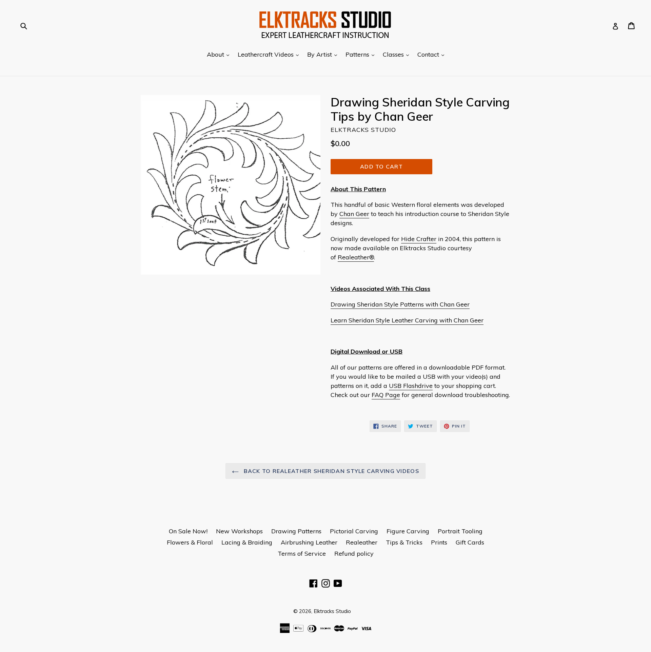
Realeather (361, 542)
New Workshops (239, 531)
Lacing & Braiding (246, 542)
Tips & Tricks (404, 542)
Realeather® (356, 257)
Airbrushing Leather (309, 542)
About (220, 54)
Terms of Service (302, 553)
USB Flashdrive (411, 386)
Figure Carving (408, 531)
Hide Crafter (418, 239)
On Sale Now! (188, 531)
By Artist (323, 54)
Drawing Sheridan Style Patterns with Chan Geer (400, 304)
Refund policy (354, 553)
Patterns (362, 54)
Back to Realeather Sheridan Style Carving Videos (330, 471)
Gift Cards (470, 542)
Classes (397, 54)
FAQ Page (386, 395)
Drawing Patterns (296, 531)
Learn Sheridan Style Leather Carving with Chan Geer (407, 320)
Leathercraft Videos (270, 54)
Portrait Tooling (460, 531)
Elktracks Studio (332, 611)
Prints (439, 542)
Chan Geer (354, 214)
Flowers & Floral (190, 542)
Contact (432, 54)
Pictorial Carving (354, 531)
